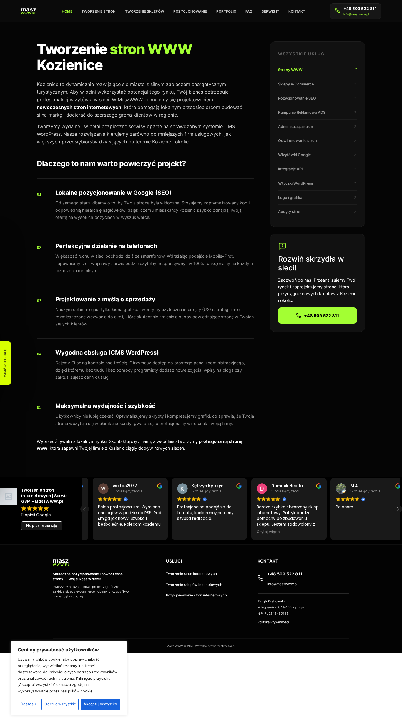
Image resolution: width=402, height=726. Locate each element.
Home (67, 11)
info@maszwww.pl (356, 14)
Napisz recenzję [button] (41, 525)
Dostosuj (28, 704)
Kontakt (296, 11)
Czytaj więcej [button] (269, 531)
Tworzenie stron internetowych (191, 574)
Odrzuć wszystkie (60, 704)
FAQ (248, 11)
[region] (69, 678)
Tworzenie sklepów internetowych (194, 585)
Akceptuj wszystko (100, 704)
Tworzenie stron (99, 11)
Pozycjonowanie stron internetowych (196, 595)
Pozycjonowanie (190, 11)
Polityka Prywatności (273, 622)
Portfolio (226, 11)
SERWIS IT (270, 11)
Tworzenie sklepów (144, 11)
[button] (398, 509)
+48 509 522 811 (360, 8)
